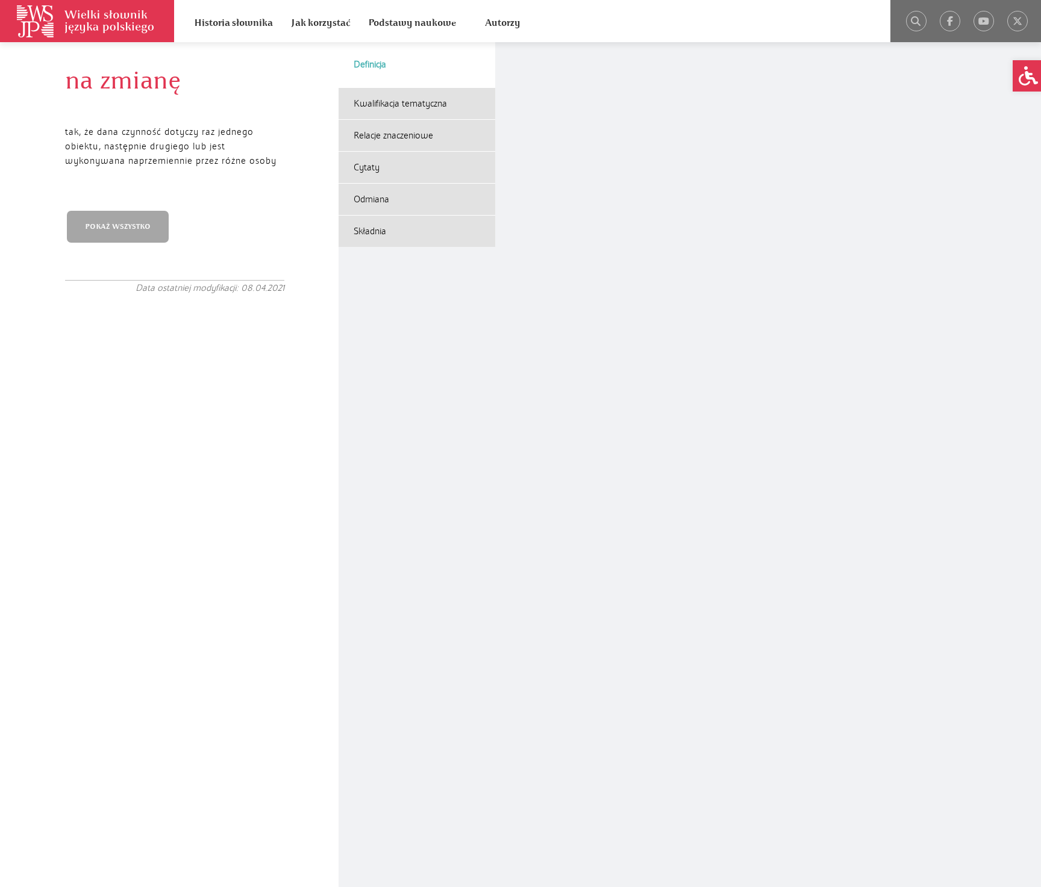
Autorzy (502, 23)
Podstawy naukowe (412, 23)
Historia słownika (233, 23)
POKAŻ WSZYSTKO (118, 226)
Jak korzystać (320, 23)
